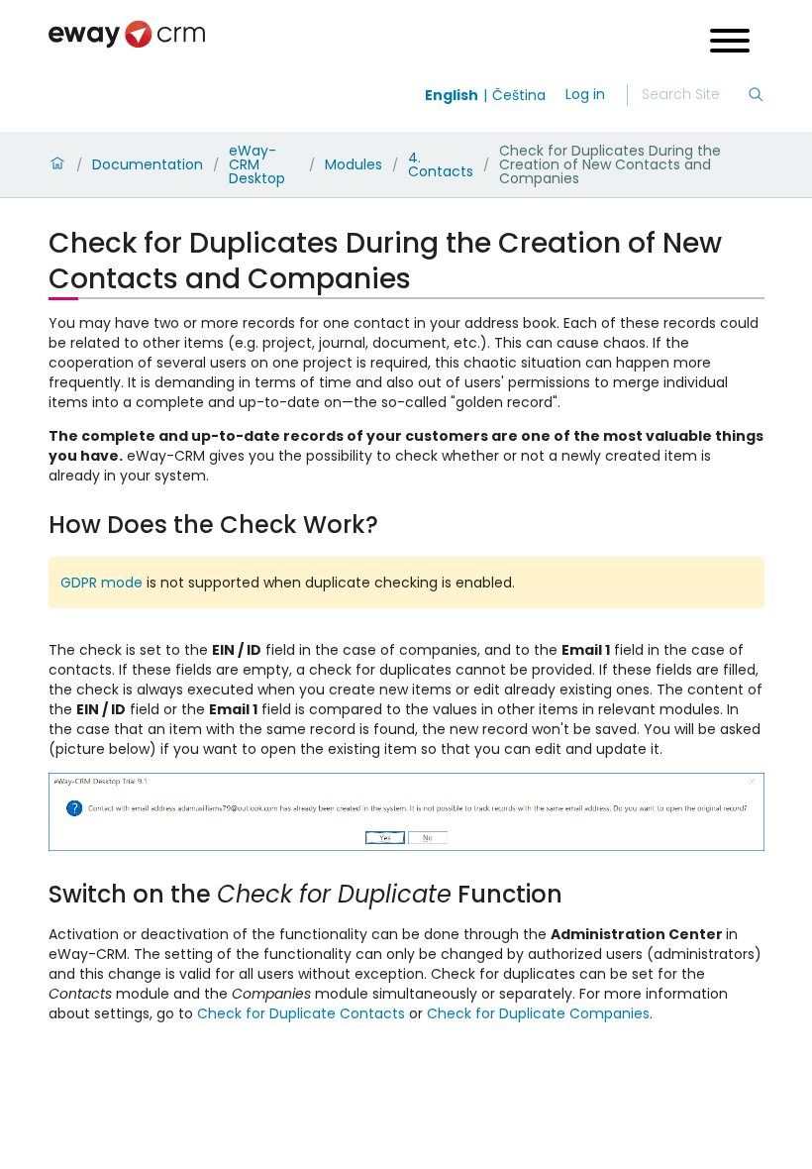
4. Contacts (440, 164)
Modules (353, 164)
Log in (585, 94)
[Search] (755, 95)
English (451, 95)
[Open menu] (729, 43)
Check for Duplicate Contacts (301, 1013)
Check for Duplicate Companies (538, 1013)
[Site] (127, 34)
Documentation (147, 164)
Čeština (519, 95)
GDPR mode (101, 582)
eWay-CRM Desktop (257, 164)
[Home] (57, 164)
